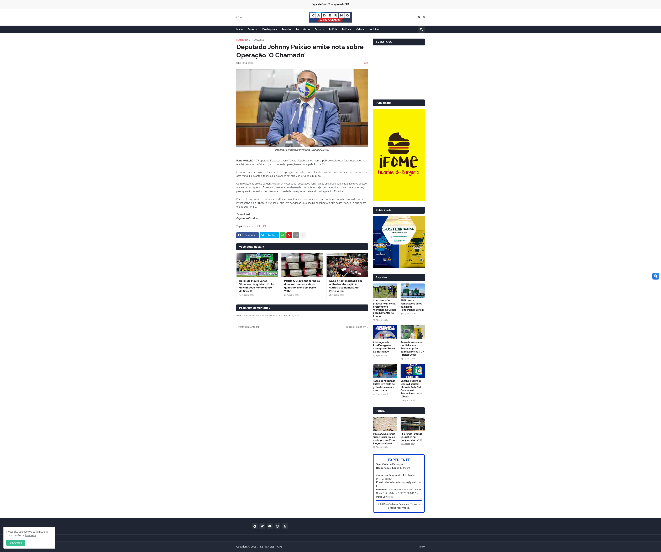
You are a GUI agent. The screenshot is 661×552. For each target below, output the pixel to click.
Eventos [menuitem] (253, 29)
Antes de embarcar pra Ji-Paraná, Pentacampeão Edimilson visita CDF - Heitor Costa (412, 348)
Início (239, 17)
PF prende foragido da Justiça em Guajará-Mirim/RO (411, 437)
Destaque (259, 40)
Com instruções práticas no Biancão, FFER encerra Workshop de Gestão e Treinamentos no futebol (384, 308)
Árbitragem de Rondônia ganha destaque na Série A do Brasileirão (384, 347)
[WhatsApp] (283, 235)
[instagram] (424, 17)
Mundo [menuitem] (286, 29)
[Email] (296, 235)
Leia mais (30, 535)
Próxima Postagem (355, 326)
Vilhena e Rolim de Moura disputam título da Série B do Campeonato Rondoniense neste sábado (411, 389)
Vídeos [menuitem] (360, 29)
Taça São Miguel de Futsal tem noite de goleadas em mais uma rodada (384, 386)
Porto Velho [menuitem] (303, 29)
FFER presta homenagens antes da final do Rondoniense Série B (412, 305)
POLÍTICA (261, 226)
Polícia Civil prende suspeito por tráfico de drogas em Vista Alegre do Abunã (384, 439)
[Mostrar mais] (303, 235)
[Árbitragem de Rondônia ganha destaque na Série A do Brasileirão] (385, 332)
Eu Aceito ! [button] (16, 542)
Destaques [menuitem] (268, 29)
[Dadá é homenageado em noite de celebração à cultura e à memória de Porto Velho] (347, 265)
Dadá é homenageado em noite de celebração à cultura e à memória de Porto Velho (345, 286)
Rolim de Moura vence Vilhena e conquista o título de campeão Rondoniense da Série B (256, 286)
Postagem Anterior (248, 326)
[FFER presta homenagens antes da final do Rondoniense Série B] (413, 290)
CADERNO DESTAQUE (269, 546)
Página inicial (243, 40)
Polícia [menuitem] (333, 29)
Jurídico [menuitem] (374, 29)
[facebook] (419, 17)
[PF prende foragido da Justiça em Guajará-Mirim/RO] (413, 424)
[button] (421, 29)
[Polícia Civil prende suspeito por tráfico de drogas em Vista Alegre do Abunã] (385, 424)
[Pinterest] (289, 235)
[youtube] (270, 526)
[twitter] (262, 526)
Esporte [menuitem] (319, 29)
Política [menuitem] (346, 29)
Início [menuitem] (239, 29)
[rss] (285, 526)
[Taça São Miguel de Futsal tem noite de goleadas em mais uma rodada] (385, 371)
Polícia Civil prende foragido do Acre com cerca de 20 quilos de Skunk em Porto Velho (302, 286)
